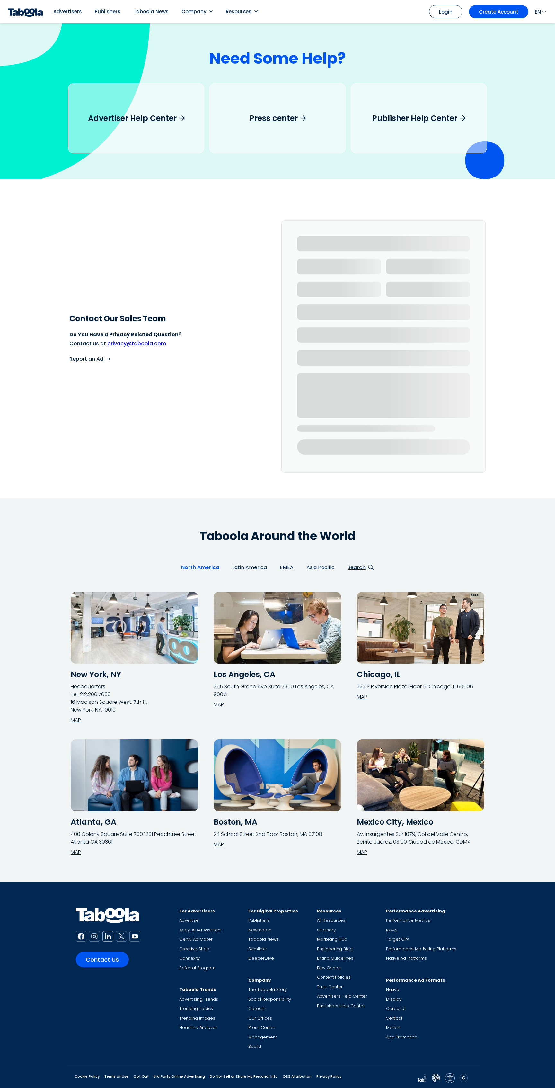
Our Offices (260, 1018)
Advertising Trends (198, 999)
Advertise (189, 920)
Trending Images (197, 1018)
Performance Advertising (415, 911)
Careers (257, 1008)
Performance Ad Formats (415, 980)
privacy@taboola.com (136, 343)
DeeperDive (261, 958)
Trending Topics (196, 1008)
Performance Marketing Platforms (421, 949)
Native (392, 989)
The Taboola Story (267, 989)
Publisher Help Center (414, 118)
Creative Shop (194, 949)
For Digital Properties (273, 911)
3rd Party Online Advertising (179, 1076)
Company (194, 11)
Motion (393, 1027)
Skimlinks (257, 949)
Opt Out (141, 1076)
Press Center (261, 1027)
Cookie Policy (87, 1076)
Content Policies (334, 977)
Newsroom (259, 930)
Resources (238, 11)
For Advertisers (197, 911)
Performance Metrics (408, 920)
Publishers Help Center (341, 1006)
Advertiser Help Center (132, 118)
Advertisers (67, 11)
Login (446, 11)
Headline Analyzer (198, 1027)
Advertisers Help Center (342, 996)
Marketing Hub (332, 939)
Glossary (326, 930)
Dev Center (329, 968)
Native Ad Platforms (406, 958)
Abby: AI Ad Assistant (200, 930)
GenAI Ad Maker (196, 939)
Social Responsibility (269, 999)
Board (254, 1046)
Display (393, 999)
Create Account (498, 11)
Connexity (189, 958)
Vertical (394, 1018)
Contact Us (102, 960)
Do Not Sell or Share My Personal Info (244, 1076)
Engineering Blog (335, 949)
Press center (274, 118)
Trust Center (330, 987)
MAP (76, 720)
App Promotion (401, 1037)
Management (262, 1037)
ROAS (391, 930)
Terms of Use (116, 1076)
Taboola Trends (197, 989)
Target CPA (397, 939)
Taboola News (151, 11)
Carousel (395, 1008)
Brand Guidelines (335, 958)
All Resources (331, 920)
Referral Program (197, 968)
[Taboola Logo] (25, 11)
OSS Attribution (297, 1076)
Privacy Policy (328, 1076)
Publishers (107, 11)
